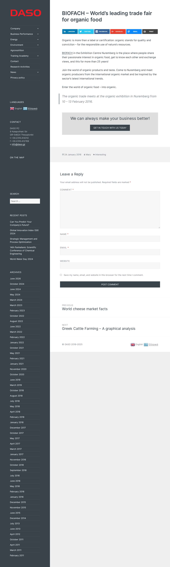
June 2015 (15, 512)
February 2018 (17, 417)
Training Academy (19, 55)
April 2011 (15, 544)
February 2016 (17, 491)
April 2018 (15, 411)
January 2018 (17, 422)
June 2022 (15, 326)
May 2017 (15, 438)
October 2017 (17, 433)
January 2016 (17, 497)
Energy (14, 39)
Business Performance (21, 34)
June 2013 (15, 528)
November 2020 (18, 369)
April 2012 (15, 534)
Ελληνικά (32, 108)
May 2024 (15, 294)
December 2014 (18, 518)
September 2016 (18, 470)
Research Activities (20, 66)
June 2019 (15, 379)
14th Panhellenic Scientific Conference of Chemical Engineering (23, 250)
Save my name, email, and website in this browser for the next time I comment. (103, 275)
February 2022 (17, 337)
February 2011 (17, 555)
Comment (67, 189)
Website (65, 261)
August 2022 (16, 321)
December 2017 (18, 427)
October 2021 (17, 347)
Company (15, 28)
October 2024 (17, 284)
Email (64, 247)
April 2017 (15, 443)
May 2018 (15, 406)
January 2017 (16, 454)
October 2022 (17, 316)
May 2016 (15, 486)
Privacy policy (17, 77)
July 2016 (15, 475)
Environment (16, 45)
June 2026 (15, 278)
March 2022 (16, 331)
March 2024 (16, 300)
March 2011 (15, 550)
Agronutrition (17, 50)
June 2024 (15, 289)
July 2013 (15, 523)
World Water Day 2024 (21, 259)
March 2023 (16, 305)
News (13, 72)
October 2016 (17, 465)
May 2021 (15, 353)
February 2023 (17, 310)
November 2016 (18, 459)
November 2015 (18, 507)
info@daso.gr (18, 144)
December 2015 (18, 502)
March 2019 (16, 385)
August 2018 (16, 395)
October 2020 (17, 374)
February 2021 (17, 358)
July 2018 (15, 401)
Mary (88, 154)
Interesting (100, 154)
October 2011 (16, 539)
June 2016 (15, 481)
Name (64, 234)
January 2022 (17, 342)
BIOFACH (67, 53)
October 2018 (17, 390)
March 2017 (16, 449)
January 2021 (17, 363)
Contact (14, 61)
